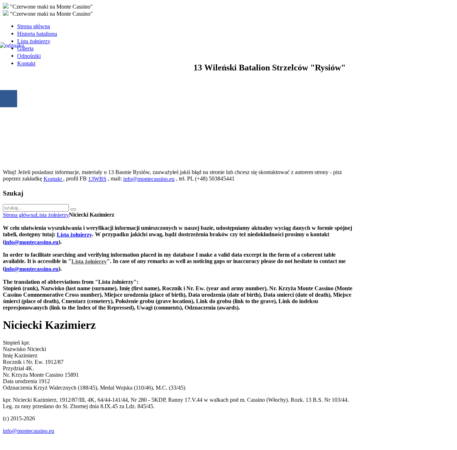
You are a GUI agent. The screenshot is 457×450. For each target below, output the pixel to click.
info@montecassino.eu (149, 179)
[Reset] (73, 209)
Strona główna (19, 215)
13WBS (97, 179)
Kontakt (53, 179)
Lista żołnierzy (52, 215)
